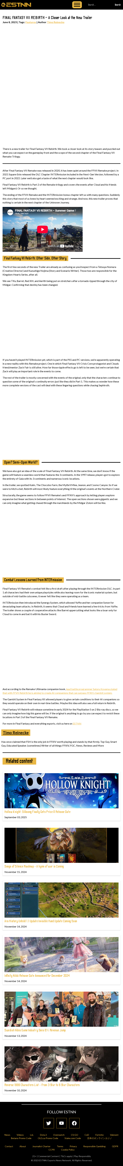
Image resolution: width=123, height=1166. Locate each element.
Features (30, 22)
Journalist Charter (41, 1146)
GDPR (115, 1146)
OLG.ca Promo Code (48, 1138)
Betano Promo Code (21, 1138)
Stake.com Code (73, 1138)
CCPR (52, 1149)
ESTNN (77, 723)
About (23, 1146)
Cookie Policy (67, 1149)
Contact (9, 1146)
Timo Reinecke (55, 22)
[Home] (16, 4)
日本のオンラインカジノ (99, 1138)
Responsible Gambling (94, 1146)
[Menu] (77, 4)
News (7, 1134)
